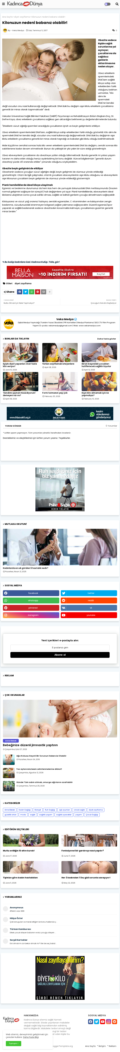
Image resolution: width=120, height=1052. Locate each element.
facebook (33, 593)
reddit (91, 600)
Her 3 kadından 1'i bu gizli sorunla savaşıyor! (85, 877)
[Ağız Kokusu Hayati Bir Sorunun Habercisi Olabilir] (9, 760)
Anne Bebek (10, 810)
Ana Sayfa (7, 17)
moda (23, 814)
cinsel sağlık (79, 810)
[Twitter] (25, 291)
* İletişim (101, 1046)
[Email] (43, 291)
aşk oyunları (64, 810)
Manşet (38, 810)
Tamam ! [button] (13, 1043)
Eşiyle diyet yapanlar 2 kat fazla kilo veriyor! (20, 365)
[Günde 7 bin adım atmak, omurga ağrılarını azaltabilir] (9, 786)
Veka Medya (65, 319)
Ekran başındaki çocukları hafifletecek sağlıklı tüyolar (96, 365)
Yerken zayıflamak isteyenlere (58, 364)
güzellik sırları (10, 814)
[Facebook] (19, 291)
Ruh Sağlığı (50, 810)
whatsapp (33, 600)
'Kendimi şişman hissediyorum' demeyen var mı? (19, 394)
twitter (91, 593)
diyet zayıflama (22, 17)
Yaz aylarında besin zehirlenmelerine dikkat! (39, 769)
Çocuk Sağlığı (92, 814)
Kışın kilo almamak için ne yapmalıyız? (95, 394)
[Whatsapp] (31, 291)
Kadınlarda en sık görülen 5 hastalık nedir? (25, 568)
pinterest (33, 607)
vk (91, 607)
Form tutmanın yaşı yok (54, 393)
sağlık (32, 814)
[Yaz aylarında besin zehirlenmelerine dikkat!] (9, 773)
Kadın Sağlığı (25, 810)
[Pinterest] (37, 291)
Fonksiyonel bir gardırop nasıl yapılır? (82, 850)
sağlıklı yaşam (45, 814)
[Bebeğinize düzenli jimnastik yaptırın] (60, 718)
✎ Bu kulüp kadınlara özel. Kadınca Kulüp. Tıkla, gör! (31, 262)
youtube (91, 615)
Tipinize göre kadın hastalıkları (20, 877)
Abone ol (60, 654)
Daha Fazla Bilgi (31, 1037)
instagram (33, 615)
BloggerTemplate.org (62, 1046)
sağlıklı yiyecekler (63, 814)
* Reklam (111, 1046)
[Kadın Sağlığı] (60, 547)
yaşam (78, 814)
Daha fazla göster (106, 338)
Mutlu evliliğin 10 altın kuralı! (19, 850)
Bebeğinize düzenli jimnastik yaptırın (30, 745)
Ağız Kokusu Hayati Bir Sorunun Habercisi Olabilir (41, 756)
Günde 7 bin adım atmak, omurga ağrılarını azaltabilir (44, 782)
